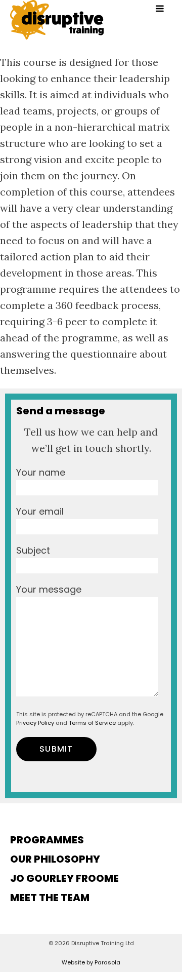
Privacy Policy (35, 723)
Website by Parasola (91, 962)
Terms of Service (92, 723)
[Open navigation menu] (160, 10)
